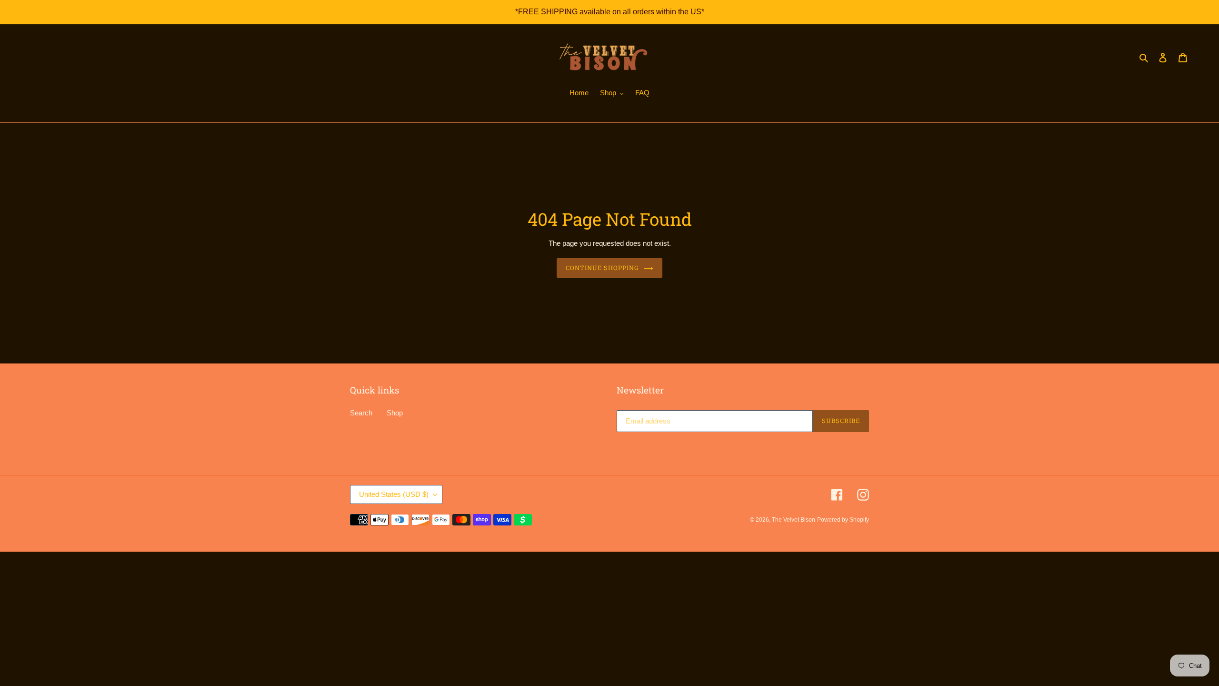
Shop (395, 413)
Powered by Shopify (843, 519)
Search (361, 413)
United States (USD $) (394, 494)
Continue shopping (602, 267)
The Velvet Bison (793, 519)
